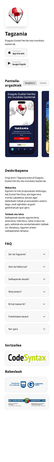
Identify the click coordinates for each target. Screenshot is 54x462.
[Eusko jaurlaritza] (27, 402)
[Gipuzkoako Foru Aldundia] (26, 384)
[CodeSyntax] (27, 358)
